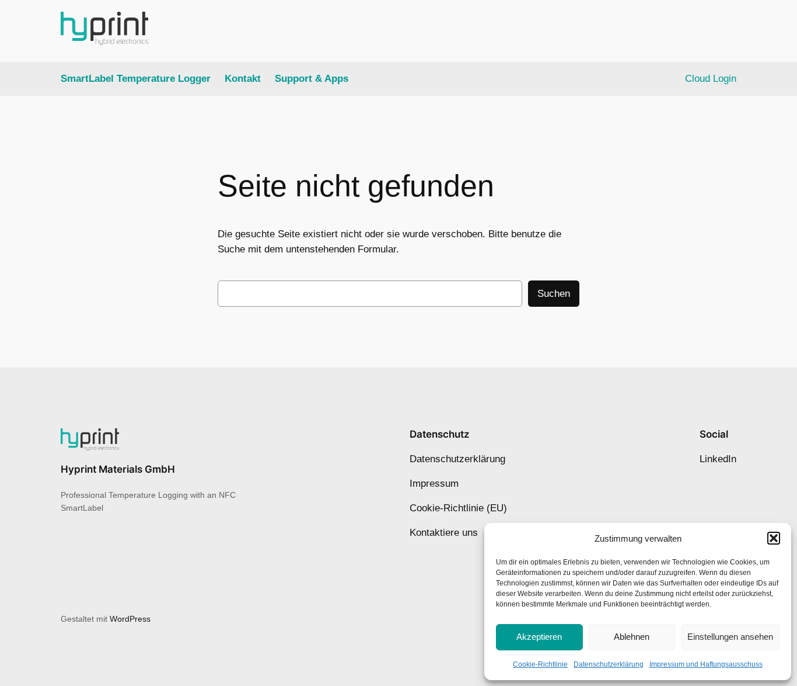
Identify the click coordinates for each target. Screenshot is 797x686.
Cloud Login (710, 78)
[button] (773, 538)
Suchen (553, 293)
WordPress (130, 618)
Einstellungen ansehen (730, 637)
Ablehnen (631, 637)
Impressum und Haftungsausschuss (706, 664)
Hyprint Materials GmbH (118, 469)
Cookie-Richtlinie (540, 664)
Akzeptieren (539, 637)
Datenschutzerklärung (609, 664)
